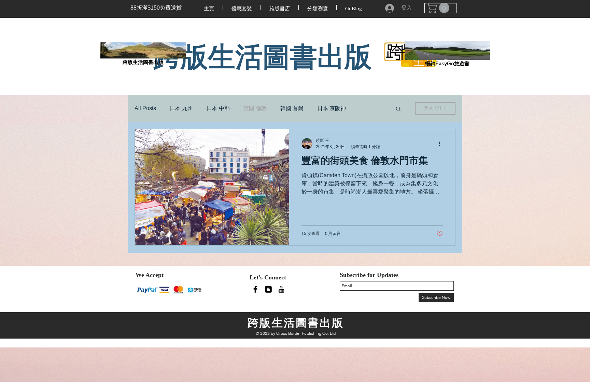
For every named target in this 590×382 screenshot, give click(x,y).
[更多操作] (442, 144)
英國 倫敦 (255, 108)
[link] (439, 8)
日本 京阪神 (331, 108)
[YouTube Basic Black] (281, 289)
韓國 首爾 (292, 108)
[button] (398, 109)
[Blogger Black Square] (268, 289)
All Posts (145, 108)
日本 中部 (218, 108)
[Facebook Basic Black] (255, 289)
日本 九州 (181, 108)
